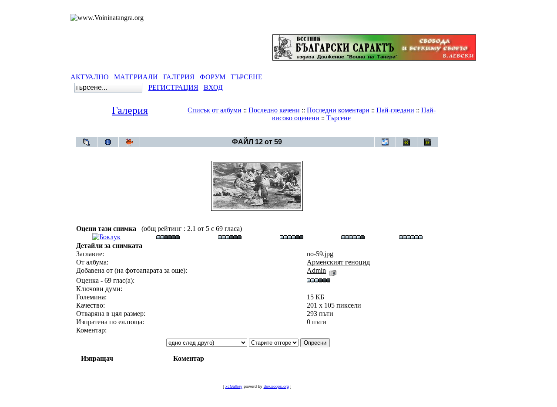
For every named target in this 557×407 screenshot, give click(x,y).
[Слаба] (168, 237)
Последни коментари (338, 110)
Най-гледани (395, 110)
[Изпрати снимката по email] (385, 142)
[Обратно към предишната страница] (86, 142)
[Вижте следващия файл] (427, 142)
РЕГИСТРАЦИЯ (173, 87)
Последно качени (274, 110)
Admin (316, 270)
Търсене (338, 118)
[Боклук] (106, 237)
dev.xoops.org (276, 386)
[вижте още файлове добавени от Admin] (332, 270)
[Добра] (291, 237)
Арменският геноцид (273, 132)
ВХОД (213, 87)
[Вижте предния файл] (406, 142)
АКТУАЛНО (89, 77)
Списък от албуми (215, 110)
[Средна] (230, 237)
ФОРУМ (212, 77)
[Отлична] (353, 237)
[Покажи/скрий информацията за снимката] (107, 142)
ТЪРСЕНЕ (246, 77)
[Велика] (411, 237)
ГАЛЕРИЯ (179, 77)
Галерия (130, 110)
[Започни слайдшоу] (129, 142)
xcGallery (233, 386)
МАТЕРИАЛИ (136, 77)
